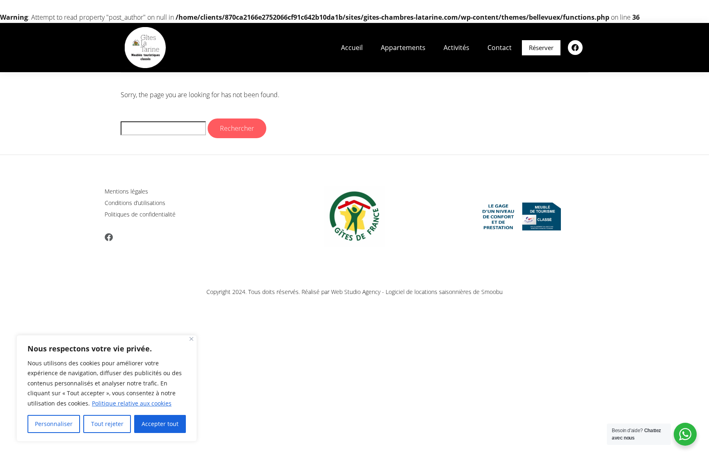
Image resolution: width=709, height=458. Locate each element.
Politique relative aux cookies (132, 403)
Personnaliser (54, 424)
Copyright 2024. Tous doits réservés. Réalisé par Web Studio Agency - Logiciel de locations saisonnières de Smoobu (354, 292)
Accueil (352, 47)
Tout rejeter (107, 424)
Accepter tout (160, 424)
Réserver (541, 47)
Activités (456, 47)
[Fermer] (191, 339)
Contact (499, 47)
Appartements (403, 47)
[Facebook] (575, 47)
